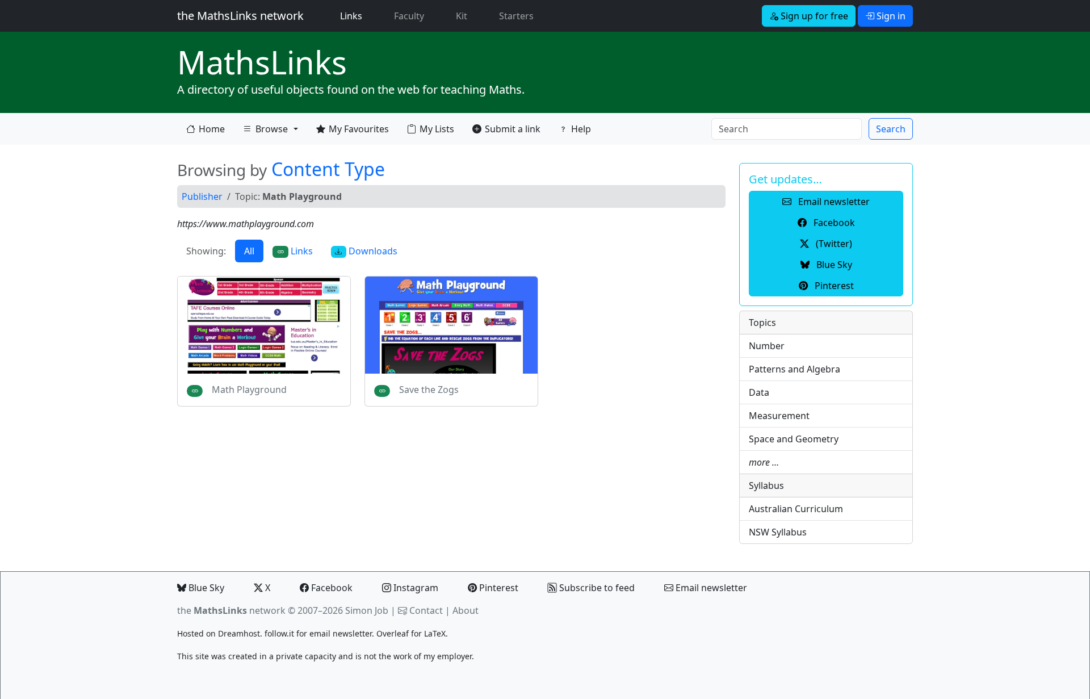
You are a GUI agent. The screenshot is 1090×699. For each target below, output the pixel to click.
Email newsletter (710, 587)
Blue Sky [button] (833, 264)
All (249, 251)
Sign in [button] (889, 16)
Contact (426, 610)
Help (581, 129)
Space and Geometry (794, 439)
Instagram (414, 587)
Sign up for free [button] (813, 16)
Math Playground (249, 389)
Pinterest (497, 587)
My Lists (437, 129)
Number (767, 346)
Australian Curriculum (796, 509)
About (465, 610)
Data (759, 392)
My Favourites (359, 129)
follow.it (279, 633)
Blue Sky (205, 587)
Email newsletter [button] (833, 201)
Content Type (328, 169)
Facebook (331, 587)
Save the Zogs (429, 389)
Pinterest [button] (833, 285)
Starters (516, 16)
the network (231, 610)
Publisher (202, 196)
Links (353, 15)
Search (890, 129)
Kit (461, 16)
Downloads (371, 251)
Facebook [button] (833, 222)
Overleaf (392, 633)
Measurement (779, 415)
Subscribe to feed (596, 587)
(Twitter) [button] (833, 243)
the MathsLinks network (240, 15)
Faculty (409, 16)
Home (212, 129)
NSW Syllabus (778, 532)
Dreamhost (239, 633)
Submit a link (512, 129)
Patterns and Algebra (794, 369)
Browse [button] (265, 131)
